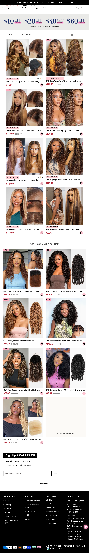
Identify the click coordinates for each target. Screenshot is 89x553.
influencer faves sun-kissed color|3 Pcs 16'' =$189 (44, 2)
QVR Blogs (7, 505)
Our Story (7, 501)
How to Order (51, 508)
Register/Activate (52, 512)
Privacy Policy (8, 513)
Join (55, 473)
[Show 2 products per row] (72, 35)
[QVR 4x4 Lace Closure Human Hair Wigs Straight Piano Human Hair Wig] (64, 206)
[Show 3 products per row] (76, 35)
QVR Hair (52, 546)
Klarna (27, 519)
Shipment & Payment (32, 501)
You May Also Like (44, 244)
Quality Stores (57, 548)
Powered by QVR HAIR (75, 546)
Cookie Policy (30, 511)
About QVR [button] (9, 497)
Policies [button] (29, 497)
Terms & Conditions (10, 516)
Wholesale (7, 509)
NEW (33, 5)
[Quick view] (42, 85)
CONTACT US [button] (73, 497)
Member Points (51, 516)
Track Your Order (52, 504)
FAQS (27, 515)
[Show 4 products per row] (80, 35)
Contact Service (52, 523)
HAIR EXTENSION (12, 5)
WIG (25, 5)
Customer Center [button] (51, 498)
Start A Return (51, 519)
